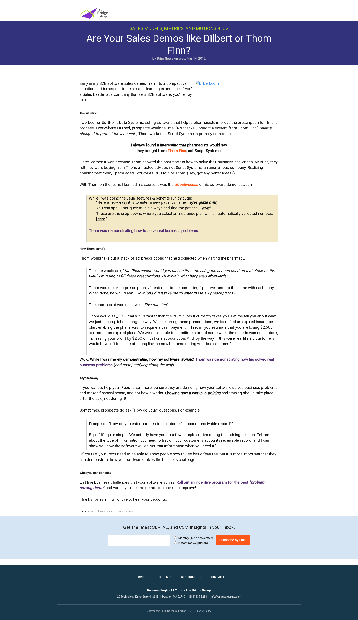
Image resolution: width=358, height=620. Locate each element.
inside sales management (102, 511)
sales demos (125, 511)
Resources (191, 577)
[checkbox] (193, 540)
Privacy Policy (203, 611)
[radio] (193, 538)
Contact (217, 577)
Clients (166, 577)
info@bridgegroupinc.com (226, 596)
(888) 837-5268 (198, 596)
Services (142, 577)
